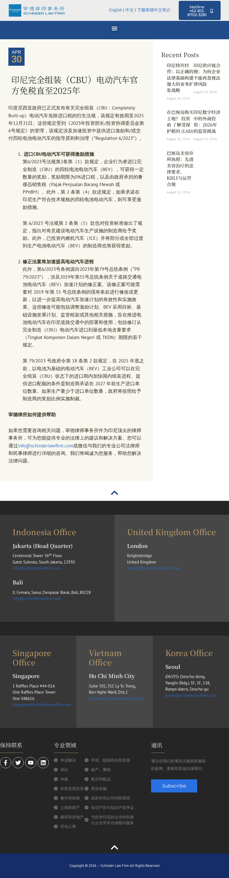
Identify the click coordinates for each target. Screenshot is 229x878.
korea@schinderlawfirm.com (190, 695)
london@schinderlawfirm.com (153, 568)
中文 (129, 10)
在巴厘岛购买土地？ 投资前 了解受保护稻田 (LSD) (180, 121)
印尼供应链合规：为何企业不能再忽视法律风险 (207, 74)
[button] (114, 28)
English (115, 10)
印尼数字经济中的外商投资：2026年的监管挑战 (207, 121)
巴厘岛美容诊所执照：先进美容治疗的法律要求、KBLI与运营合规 (180, 168)
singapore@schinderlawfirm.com (42, 704)
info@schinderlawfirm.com (45, 446)
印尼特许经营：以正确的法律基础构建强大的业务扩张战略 (180, 78)
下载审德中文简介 (154, 10)
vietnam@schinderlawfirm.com (116, 698)
